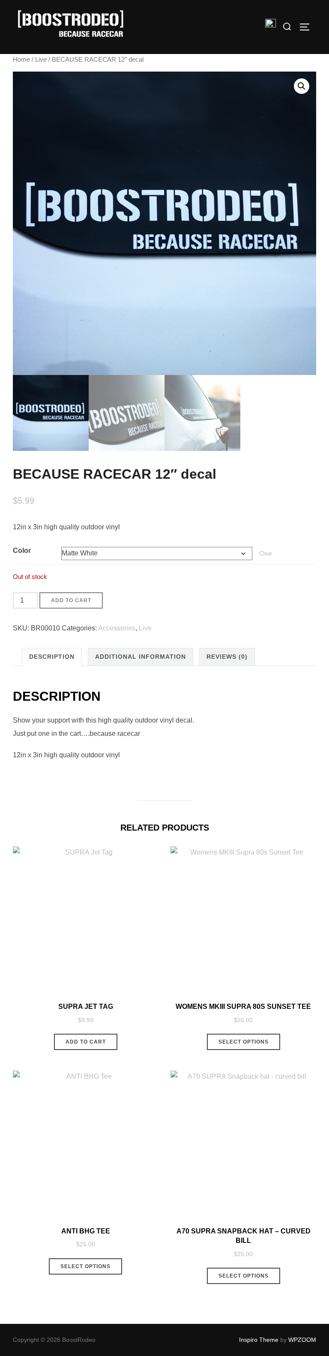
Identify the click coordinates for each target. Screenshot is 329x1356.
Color (22, 550)
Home (21, 59)
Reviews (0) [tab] (227, 656)
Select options (243, 1042)
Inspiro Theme (258, 1339)
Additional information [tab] (140, 656)
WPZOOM (302, 1339)
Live (41, 59)
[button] (301, 86)
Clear (265, 553)
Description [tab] (52, 656)
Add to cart (71, 600)
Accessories (116, 628)
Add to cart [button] (86, 1042)
